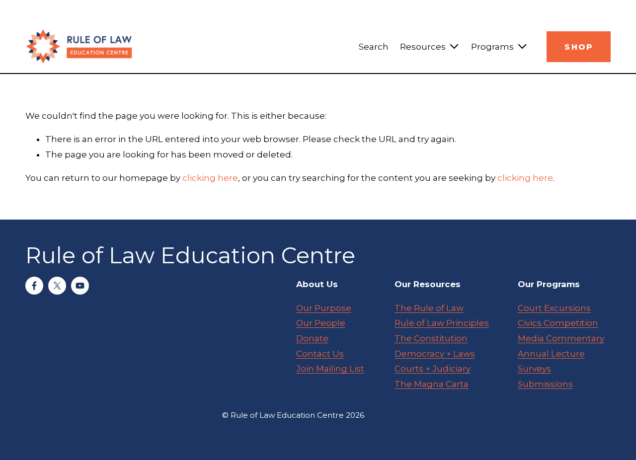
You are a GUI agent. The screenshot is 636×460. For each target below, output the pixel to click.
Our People (320, 323)
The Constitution (431, 338)
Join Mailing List (330, 369)
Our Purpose (323, 308)
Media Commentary (561, 338)
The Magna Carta (432, 384)
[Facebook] (34, 286)
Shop (578, 47)
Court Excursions (554, 308)
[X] (57, 286)
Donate (312, 338)
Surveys (534, 369)
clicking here (210, 178)
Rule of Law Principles (442, 323)
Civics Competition (558, 323)
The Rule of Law (429, 308)
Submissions (545, 384)
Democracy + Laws (435, 354)
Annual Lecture (551, 354)
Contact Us (320, 354)
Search (374, 47)
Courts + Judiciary (433, 369)
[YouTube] (80, 286)
